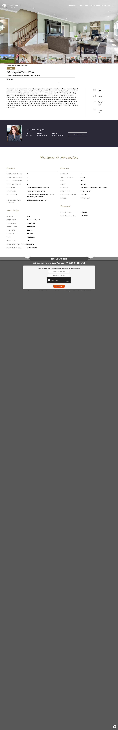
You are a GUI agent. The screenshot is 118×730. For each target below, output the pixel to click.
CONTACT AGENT (77, 134)
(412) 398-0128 (42, 135)
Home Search (83, 5)
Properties (72, 5)
